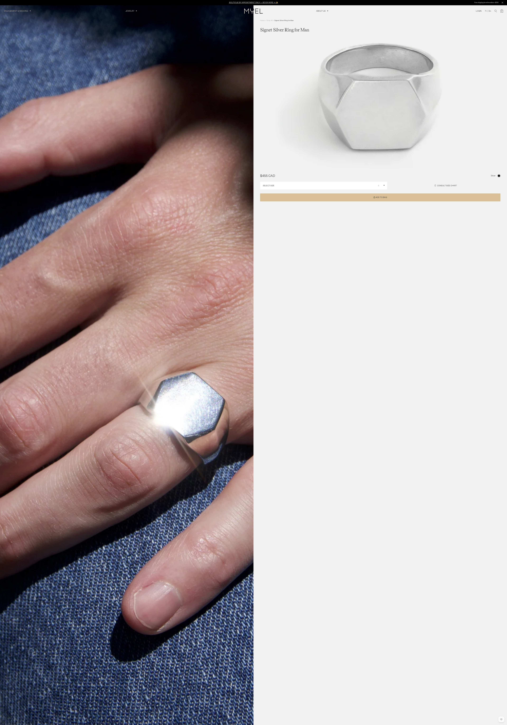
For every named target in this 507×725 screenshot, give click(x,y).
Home (262, 20)
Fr (486, 11)
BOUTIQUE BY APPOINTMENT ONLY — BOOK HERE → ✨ (253, 2)
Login (479, 11)
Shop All (269, 20)
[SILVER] (498, 175)
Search (496, 11)
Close (502, 2)
